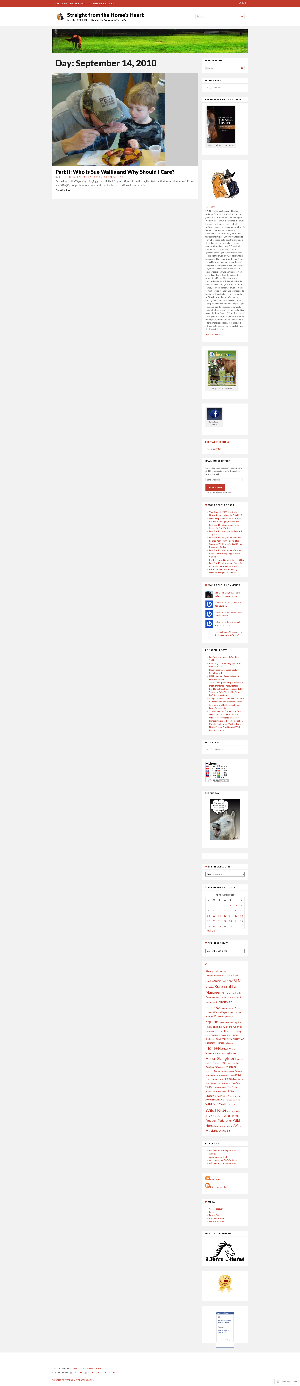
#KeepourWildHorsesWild (217, 975)
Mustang (231, 1066)
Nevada (218, 1071)
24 (236, 921)
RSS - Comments (218, 1187)
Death (217, 1012)
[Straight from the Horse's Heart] (150, 41)
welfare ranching (233, 1100)
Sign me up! (215, 487)
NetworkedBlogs (222, 1313)
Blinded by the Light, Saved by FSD (225, 521)
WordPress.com (216, 1221)
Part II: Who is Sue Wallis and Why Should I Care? (115, 171)
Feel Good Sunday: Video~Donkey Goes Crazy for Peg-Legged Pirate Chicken (225, 553)
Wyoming (224, 1130)
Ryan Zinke (210, 1083)
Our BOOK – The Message (70, 3)
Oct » (214, 931)
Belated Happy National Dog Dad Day (226, 560)
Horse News (79, 1368)
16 (230, 916)
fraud (207, 1035)
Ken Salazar (211, 1066)
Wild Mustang (94, 1368)
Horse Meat (227, 1048)
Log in (212, 1212)
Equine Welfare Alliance (228, 1026)
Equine (211, 1021)
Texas (224, 1087)
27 (214, 926)
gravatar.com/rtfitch (218, 1157)
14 (219, 916)
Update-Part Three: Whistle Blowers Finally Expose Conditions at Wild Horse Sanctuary (225, 727)
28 (219, 926)
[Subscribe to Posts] (207, 1179)
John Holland (234, 1063)
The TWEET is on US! (218, 442)
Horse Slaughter (220, 1058)
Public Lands (217, 1079)
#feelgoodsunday (215, 971)
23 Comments (113, 177)
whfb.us (212, 1154)
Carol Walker (212, 997)
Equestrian (228, 1017)
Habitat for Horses (214, 1042)
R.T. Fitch (65, 177)
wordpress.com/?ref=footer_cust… (225, 1160)
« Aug (207, 931)
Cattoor (223, 997)
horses (232, 1053)
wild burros (228, 1104)
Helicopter (229, 1043)
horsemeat (211, 1053)
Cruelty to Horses (226, 1008)
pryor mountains (228, 1076)
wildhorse (231, 1111)
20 (214, 921)
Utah (223, 1100)
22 (225, 921)
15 (225, 916)
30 (230, 926)
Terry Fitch (216, 1087)
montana (221, 1067)
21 (219, 921)
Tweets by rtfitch (213, 449)
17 (236, 916)
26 (208, 926)
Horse (211, 1048)
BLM (237, 980)
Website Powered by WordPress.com (72, 1380)
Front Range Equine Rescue (222, 1035)
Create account (216, 1209)
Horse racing (223, 1053)
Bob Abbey (209, 987)
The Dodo (222, 1092)
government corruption (229, 1038)
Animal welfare (223, 981)
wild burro (213, 1104)
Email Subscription (218, 461)
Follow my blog (225, 1340)
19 (208, 921)
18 (241, 916)
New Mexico (229, 1071)
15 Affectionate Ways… (225, 632)
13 (214, 916)
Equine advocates (226, 1022)
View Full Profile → (213, 334)
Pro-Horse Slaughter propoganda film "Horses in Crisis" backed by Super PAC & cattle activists (226, 692)
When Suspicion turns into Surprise (225, 518)
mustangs (209, 1071)
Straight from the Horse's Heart (105, 15)
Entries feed (214, 1215)
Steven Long (231, 1083)
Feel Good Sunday (230, 1031)
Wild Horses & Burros (225, 1126)
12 (208, 916)
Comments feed (216, 1218)
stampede (221, 1083)
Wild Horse (216, 1110)
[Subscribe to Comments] (207, 1187)
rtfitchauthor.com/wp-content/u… (224, 1150)
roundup (239, 1079)
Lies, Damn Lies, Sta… (224, 592)
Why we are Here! (103, 3)
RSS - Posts (215, 1179)
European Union (212, 1031)
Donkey (218, 1016)
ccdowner (219, 602)
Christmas (231, 997)
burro (231, 993)
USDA (218, 1100)
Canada (237, 993)
